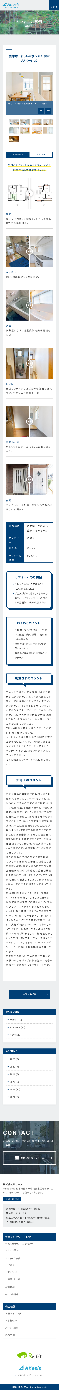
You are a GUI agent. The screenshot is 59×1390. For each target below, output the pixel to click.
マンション (13, 1272)
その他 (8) (15, 1034)
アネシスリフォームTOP (18, 1237)
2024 (12, 1074)
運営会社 (10, 1334)
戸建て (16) (16, 1019)
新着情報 (10, 1287)
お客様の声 (11, 1320)
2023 (12, 1081)
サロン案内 (13, 1250)
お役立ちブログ (13, 1313)
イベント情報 (12, 1294)
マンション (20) (17, 1027)
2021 (12, 1097)
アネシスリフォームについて (19, 1244)
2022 (12, 1089)
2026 (12, 1059)
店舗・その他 (14, 1279)
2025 (12, 1066)
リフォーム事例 (12, 1258)
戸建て (11, 1264)
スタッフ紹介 (11, 1327)
